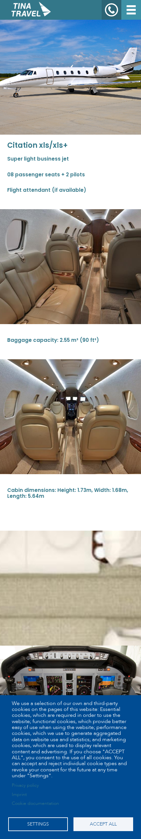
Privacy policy (25, 785)
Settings (38, 824)
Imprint (19, 794)
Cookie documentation (35, 803)
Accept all (103, 824)
